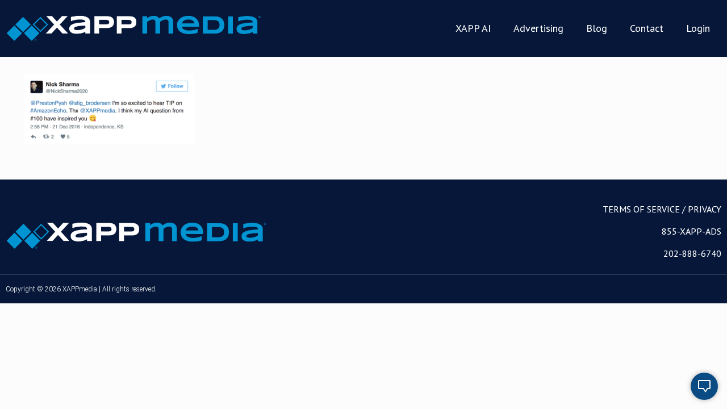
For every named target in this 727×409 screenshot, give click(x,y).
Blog (596, 28)
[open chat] (704, 386)
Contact (646, 28)
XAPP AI (473, 28)
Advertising (538, 28)
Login (698, 28)
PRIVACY (704, 209)
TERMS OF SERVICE (641, 209)
